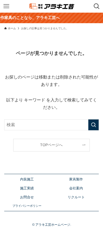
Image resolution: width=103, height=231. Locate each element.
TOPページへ (51, 145)
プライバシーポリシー (26, 205)
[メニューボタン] (6, 6)
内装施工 (27, 179)
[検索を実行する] (93, 124)
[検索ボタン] (96, 6)
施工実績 (27, 188)
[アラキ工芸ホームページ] (52, 6)
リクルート (76, 197)
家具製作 (76, 179)
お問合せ (27, 197)
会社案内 (76, 188)
